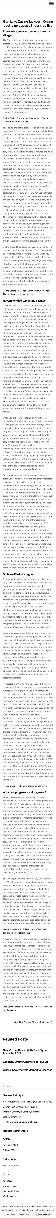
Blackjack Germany (12, 1117)
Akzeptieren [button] (24, 1214)
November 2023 (10, 1145)
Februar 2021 (9, 1150)
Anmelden (8, 1181)
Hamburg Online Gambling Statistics (20, 1122)
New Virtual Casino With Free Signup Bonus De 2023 (27, 1102)
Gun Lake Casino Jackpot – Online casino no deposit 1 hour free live (28, 23)
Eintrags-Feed (9, 1186)
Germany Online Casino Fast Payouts (26, 1061)
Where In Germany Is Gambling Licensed (27, 1069)
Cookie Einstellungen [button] (42, 1214)
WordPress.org (10, 1196)
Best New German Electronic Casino (31, 1022)
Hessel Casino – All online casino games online (25, 786)
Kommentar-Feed (11, 1191)
